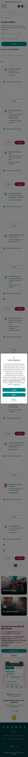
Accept (14, 390)
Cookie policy (17, 384)
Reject (14, 395)
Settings (14, 400)
